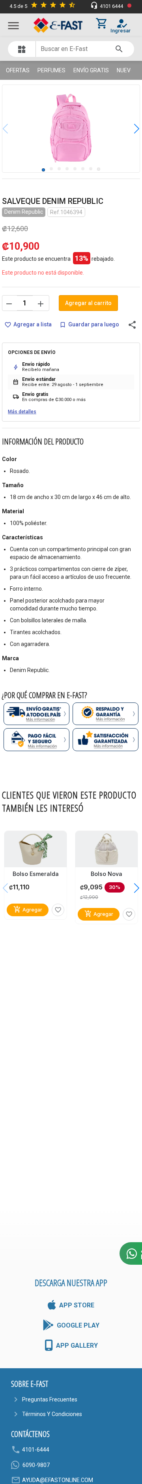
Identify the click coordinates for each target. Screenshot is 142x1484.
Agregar (27, 909)
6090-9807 (36, 1465)
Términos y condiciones (52, 1414)
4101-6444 (35, 1449)
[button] (130, 128)
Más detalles (22, 411)
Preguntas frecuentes (49, 1399)
